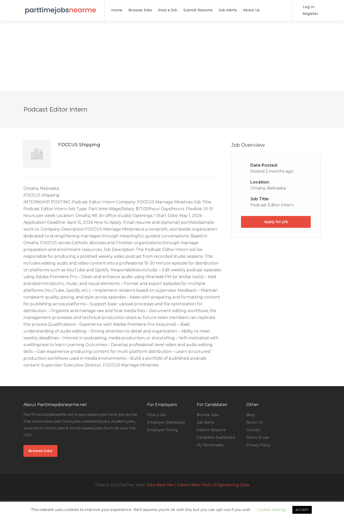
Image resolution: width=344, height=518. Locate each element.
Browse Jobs (140, 10)
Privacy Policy (258, 445)
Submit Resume (198, 10)
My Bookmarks (210, 445)
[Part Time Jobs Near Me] (60, 7)
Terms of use (257, 437)
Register (309, 13)
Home (116, 10)
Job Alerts (228, 10)
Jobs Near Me (160, 485)
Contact (253, 430)
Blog (250, 415)
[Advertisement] (172, 56)
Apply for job (276, 221)
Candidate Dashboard (216, 437)
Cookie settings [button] (271, 509)
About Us (251, 10)
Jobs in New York (194, 485)
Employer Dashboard (166, 422)
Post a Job (167, 10)
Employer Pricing (162, 430)
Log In (308, 7)
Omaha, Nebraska (268, 188)
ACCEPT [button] (302, 510)
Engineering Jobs (231, 485)
